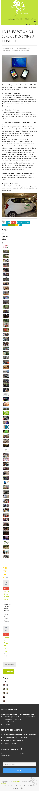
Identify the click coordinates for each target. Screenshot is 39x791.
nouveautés (4, 224)
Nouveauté (16, 50)
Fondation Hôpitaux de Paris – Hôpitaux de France (20, 734)
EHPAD (7, 50)
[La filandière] (19, 7)
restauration (11, 224)
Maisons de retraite (10, 744)
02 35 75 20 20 (31, 24)
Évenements (9, 664)
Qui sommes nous (19, 16)
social (17, 224)
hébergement (20, 222)
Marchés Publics (29, 786)
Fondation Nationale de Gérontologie (16, 737)
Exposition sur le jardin (6, 595)
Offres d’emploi (8, 786)
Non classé (27, 222)
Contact (18, 786)
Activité (8, 222)
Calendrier (9, 672)
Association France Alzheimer (13, 741)
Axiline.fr (3, 784)
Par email (7, 724)
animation (25, 50)
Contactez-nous (31, 16)
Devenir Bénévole (18, 788)
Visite (20, 224)
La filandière (16, 782)
